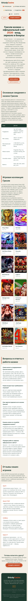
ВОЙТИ (4, 17)
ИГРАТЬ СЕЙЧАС (14, 79)
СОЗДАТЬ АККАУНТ (15, 17)
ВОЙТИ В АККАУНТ (14, 82)
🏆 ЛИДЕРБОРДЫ (7, 10)
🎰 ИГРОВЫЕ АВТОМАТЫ (19, 6)
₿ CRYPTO (16, 14)
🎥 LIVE (10, 14)
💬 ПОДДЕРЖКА (19, 10)
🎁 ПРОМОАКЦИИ (7, 6)
